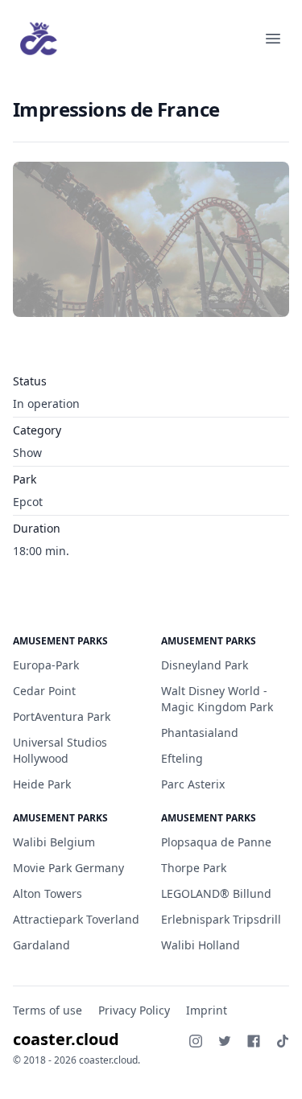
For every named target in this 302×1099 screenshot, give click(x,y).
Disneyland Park (204, 665)
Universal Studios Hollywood (60, 750)
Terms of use (47, 1010)
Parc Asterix (193, 784)
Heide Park (42, 784)
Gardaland (41, 945)
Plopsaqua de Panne (216, 842)
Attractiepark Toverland (76, 919)
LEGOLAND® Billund (216, 893)
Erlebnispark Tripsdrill (221, 919)
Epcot (28, 501)
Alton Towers (47, 893)
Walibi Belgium (54, 842)
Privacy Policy (134, 1010)
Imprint (206, 1010)
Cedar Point (44, 690)
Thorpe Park (193, 867)
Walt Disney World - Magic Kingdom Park (217, 698)
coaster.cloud (66, 1039)
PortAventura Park (61, 716)
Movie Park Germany (68, 867)
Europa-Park (46, 665)
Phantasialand (199, 732)
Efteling (182, 758)
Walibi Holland (200, 945)
